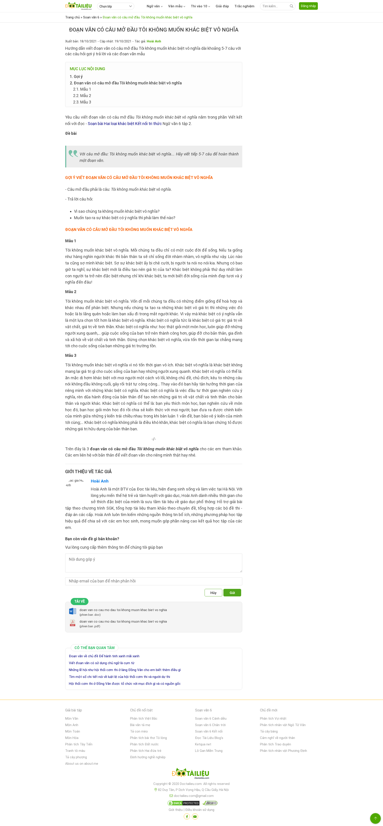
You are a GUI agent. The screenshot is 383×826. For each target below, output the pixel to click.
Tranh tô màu (75, 751)
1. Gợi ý (76, 76)
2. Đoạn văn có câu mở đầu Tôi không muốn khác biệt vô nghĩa (126, 83)
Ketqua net (203, 744)
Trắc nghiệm (244, 6)
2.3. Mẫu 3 (82, 102)
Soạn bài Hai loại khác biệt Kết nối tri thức (125, 123)
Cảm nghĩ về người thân (277, 738)
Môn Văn (71, 719)
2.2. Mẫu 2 (82, 95)
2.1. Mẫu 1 (82, 89)
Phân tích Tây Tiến (78, 744)
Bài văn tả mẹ (140, 725)
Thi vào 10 (199, 6)
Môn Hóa (71, 738)
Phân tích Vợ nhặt (273, 719)
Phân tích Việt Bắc (143, 719)
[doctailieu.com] (191, 774)
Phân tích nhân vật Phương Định (283, 751)
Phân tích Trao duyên (275, 744)
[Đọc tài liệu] (187, 816)
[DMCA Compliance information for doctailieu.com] (209, 804)
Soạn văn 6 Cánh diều (211, 719)
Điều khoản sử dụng (199, 810)
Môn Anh (71, 725)
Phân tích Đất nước (144, 744)
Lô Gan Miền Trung (209, 751)
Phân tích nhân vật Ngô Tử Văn (283, 725)
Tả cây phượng (76, 757)
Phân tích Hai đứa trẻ (145, 751)
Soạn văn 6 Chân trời (210, 725)
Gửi (232, 593)
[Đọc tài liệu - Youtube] (195, 816)
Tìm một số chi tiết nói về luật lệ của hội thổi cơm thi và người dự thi (119, 677)
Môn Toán (72, 731)
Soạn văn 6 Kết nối (209, 731)
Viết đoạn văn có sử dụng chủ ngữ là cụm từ (101, 663)
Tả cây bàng (269, 731)
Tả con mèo (139, 731)
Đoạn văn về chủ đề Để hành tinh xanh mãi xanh (104, 656)
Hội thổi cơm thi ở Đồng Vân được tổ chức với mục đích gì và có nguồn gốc (125, 684)
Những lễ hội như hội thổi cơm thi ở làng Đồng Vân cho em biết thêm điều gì (125, 670)
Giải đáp (222, 6)
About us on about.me (81, 764)
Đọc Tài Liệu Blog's (209, 738)
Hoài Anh (100, 481)
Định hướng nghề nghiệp (148, 757)
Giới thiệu (176, 810)
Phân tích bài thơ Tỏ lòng (148, 738)
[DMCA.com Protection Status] (182, 804)
